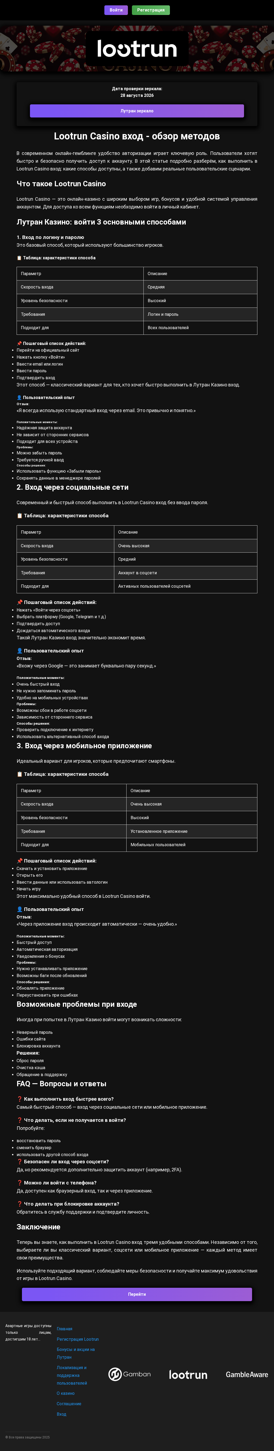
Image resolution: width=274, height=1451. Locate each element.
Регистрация (151, 10)
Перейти (137, 1294)
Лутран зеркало (137, 110)
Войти (116, 10)
